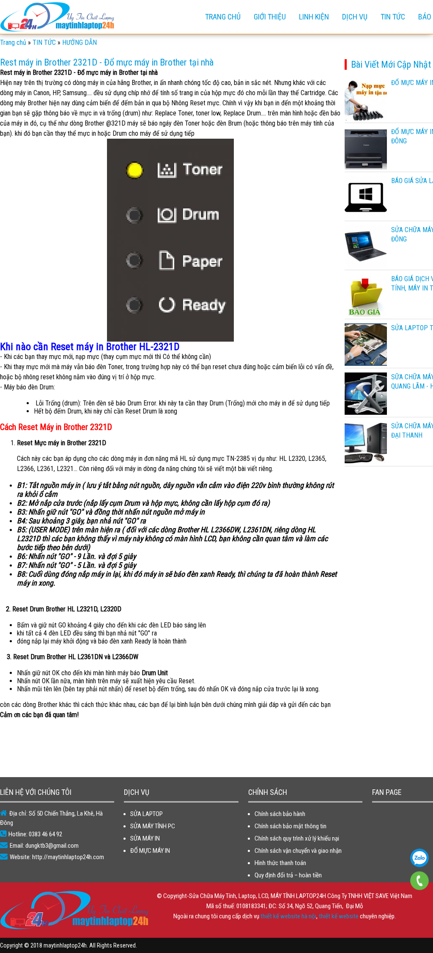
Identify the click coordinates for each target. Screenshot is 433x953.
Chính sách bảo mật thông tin (290, 826)
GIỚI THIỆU (270, 16)
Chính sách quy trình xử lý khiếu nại (297, 838)
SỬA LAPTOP (146, 814)
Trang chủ (223, 16)
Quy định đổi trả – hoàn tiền (288, 875)
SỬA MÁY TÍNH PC (152, 826)
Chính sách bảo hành (280, 814)
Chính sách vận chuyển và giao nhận (298, 850)
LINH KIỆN (314, 16)
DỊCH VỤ (354, 16)
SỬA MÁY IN (145, 838)
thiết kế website (339, 916)
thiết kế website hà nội (288, 916)
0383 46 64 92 (419, 858)
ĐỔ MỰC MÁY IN (150, 850)
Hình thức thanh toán (280, 863)
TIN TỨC (393, 16)
